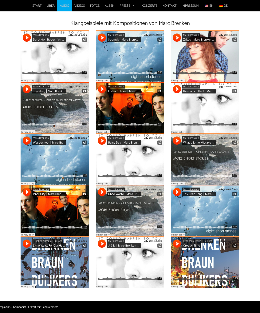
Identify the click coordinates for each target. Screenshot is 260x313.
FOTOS (95, 5)
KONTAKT (170, 5)
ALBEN (109, 5)
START (37, 5)
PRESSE (125, 5)
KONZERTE (149, 5)
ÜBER (51, 5)
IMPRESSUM (190, 5)
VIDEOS (79, 5)
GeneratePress (49, 307)
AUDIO (64, 5)
